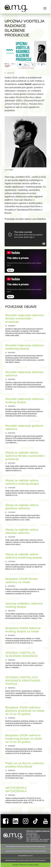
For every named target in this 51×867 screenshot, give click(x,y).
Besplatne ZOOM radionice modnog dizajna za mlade (23, 629)
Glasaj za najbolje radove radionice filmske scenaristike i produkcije (25, 456)
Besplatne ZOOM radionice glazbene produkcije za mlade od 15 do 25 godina (24, 710)
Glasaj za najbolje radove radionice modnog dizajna (22, 482)
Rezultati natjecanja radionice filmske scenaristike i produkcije (24, 318)
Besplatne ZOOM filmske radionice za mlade (21, 580)
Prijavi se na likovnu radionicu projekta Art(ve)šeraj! (24, 765)
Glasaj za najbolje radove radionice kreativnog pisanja (23, 556)
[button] (44, 8)
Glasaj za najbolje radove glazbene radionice (21, 506)
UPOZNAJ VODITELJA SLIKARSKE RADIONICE (21, 654)
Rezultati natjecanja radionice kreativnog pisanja (24, 347)
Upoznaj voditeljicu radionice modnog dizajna (24, 605)
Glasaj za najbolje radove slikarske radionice (21, 531)
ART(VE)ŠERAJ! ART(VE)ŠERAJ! (16, 789)
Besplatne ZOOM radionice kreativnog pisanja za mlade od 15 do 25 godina (23, 738)
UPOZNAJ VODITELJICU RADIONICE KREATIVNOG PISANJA (22, 680)
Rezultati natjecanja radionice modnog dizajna (24, 400)
